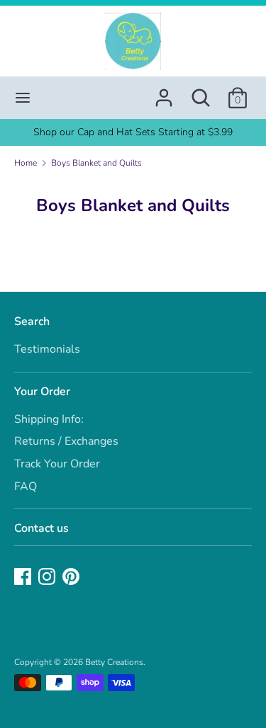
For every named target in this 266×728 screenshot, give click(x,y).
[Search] (201, 92)
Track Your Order (57, 464)
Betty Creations (114, 662)
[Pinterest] (72, 577)
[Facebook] (24, 577)
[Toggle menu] (22, 97)
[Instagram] (48, 577)
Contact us (41, 528)
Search (32, 321)
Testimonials (47, 349)
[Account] (164, 92)
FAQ (25, 486)
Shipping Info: (49, 419)
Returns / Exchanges (66, 441)
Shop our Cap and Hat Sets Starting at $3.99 (133, 132)
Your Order (42, 391)
